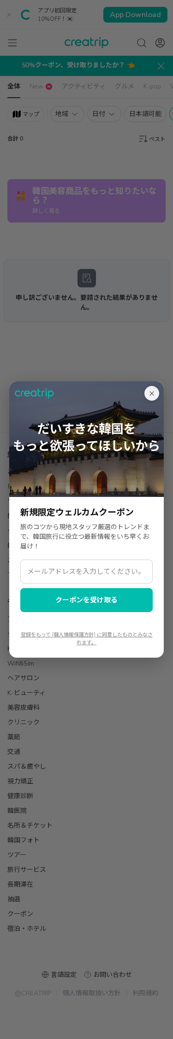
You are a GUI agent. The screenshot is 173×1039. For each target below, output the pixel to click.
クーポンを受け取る (86, 600)
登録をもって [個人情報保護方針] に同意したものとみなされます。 (87, 638)
